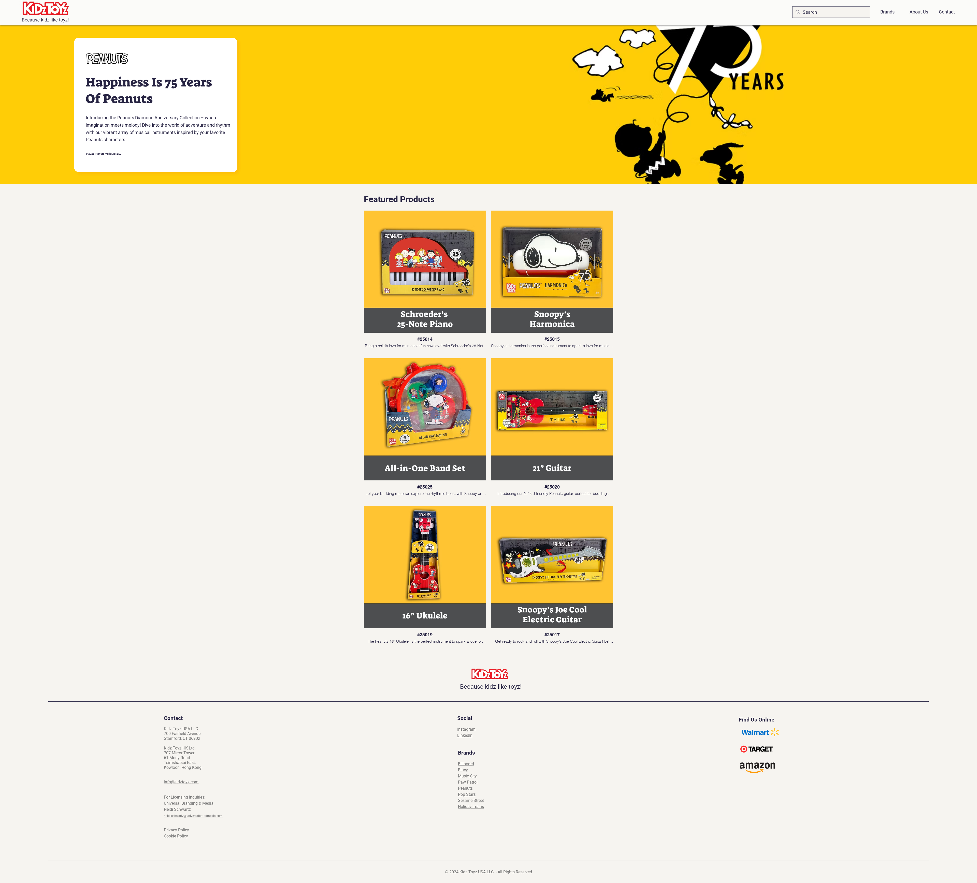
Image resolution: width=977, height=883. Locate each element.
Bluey (463, 770)
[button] (890, 9)
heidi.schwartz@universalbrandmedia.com (193, 816)
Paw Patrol (468, 782)
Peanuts (465, 788)
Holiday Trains (471, 806)
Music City (467, 776)
